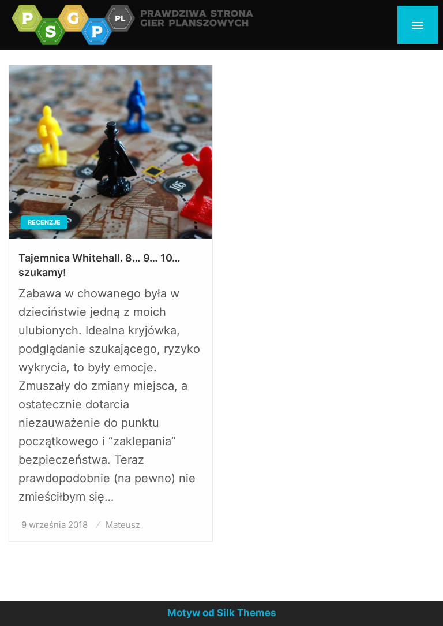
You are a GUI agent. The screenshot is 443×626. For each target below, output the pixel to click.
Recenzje (44, 222)
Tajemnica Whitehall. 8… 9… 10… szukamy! (99, 265)
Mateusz (123, 524)
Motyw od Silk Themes (221, 612)
